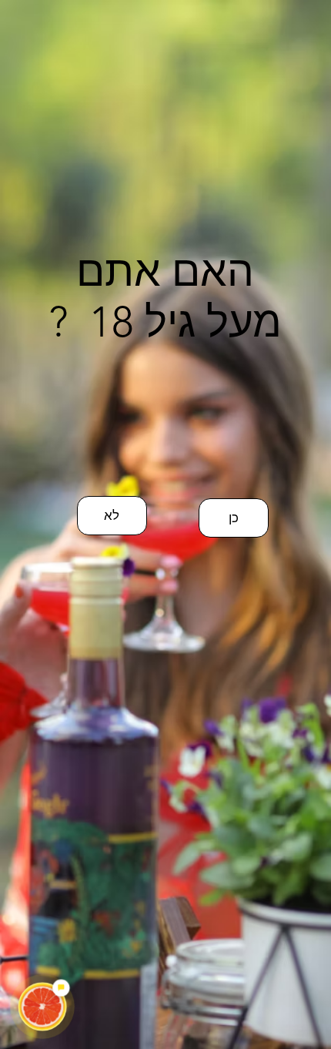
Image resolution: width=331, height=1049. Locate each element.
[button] (234, 518)
